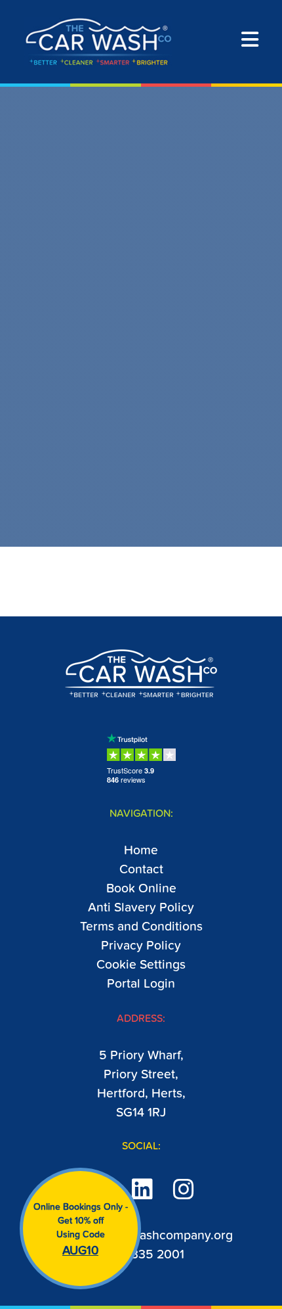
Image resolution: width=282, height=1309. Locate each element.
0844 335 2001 (141, 1255)
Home (141, 850)
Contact (141, 869)
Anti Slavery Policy (141, 908)
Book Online (141, 889)
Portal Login (141, 984)
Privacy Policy (141, 946)
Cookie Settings (141, 965)
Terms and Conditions (141, 927)
